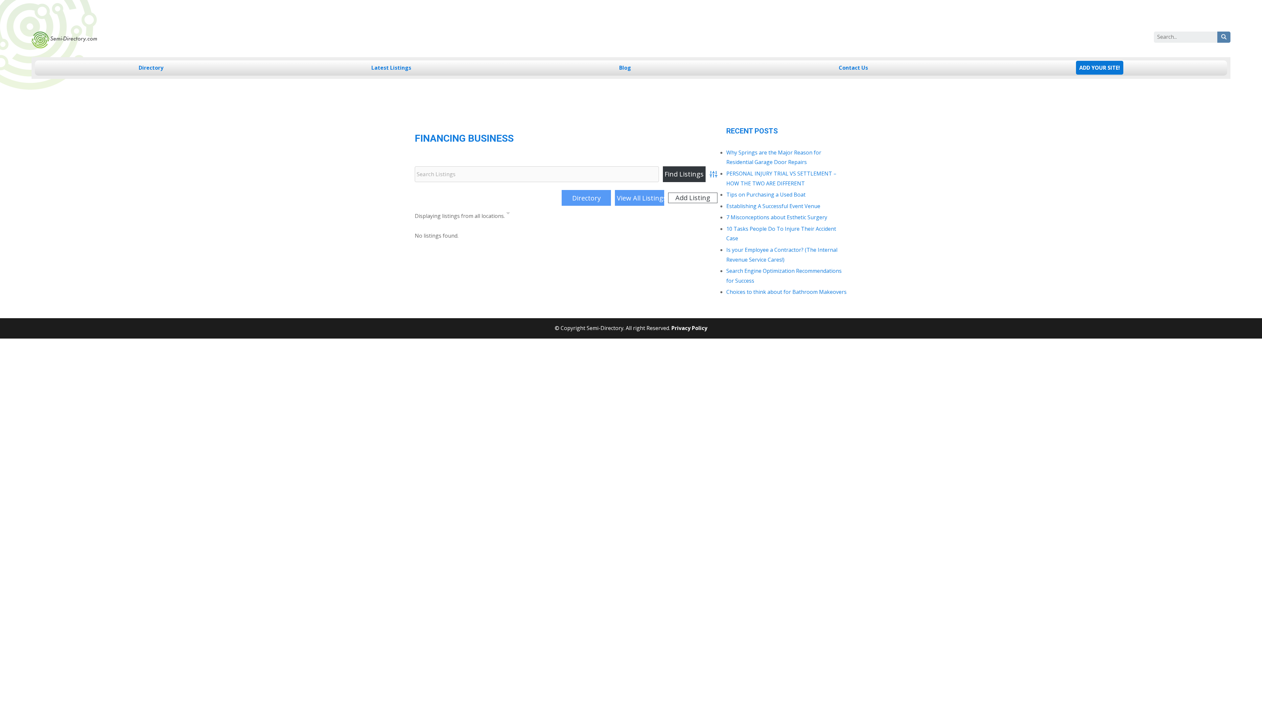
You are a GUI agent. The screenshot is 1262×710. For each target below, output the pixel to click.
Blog (625, 67)
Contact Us (853, 67)
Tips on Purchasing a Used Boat (766, 194)
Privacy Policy (689, 328)
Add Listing (692, 197)
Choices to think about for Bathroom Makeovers (786, 292)
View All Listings (640, 198)
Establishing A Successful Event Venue (773, 206)
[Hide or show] (508, 215)
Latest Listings (391, 67)
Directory (151, 67)
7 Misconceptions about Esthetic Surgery (776, 217)
